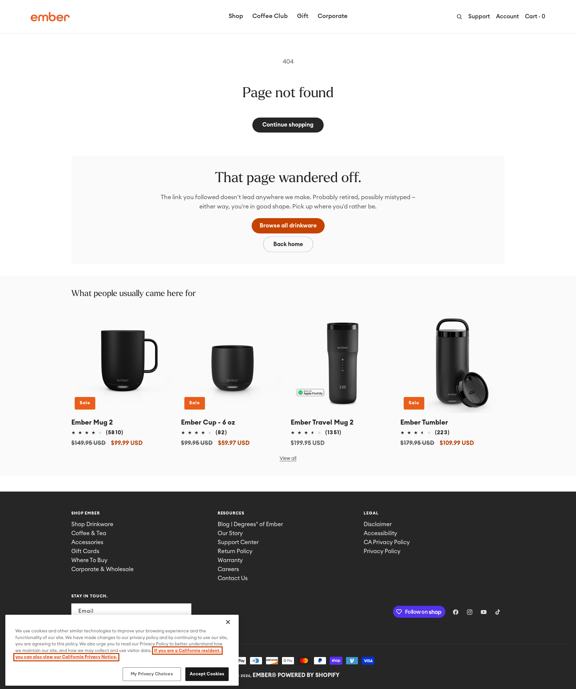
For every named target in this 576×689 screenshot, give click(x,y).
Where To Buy (89, 560)
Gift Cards (85, 551)
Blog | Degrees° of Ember (250, 524)
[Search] (459, 17)
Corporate (333, 16)
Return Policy (235, 551)
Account (507, 16)
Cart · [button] (535, 16)
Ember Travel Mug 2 (322, 422)
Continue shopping (288, 125)
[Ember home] (50, 16)
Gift (302, 16)
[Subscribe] (183, 611)
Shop (236, 16)
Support (479, 16)
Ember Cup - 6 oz (208, 422)
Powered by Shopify (309, 675)
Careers (228, 569)
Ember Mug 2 (92, 422)
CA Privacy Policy (387, 542)
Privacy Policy (382, 551)
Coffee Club (270, 16)
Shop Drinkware (92, 524)
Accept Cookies (207, 674)
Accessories (87, 542)
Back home (288, 244)
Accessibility (380, 533)
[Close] (228, 622)
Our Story (230, 533)
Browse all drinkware (288, 225)
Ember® (264, 675)
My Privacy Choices (152, 674)
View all (288, 458)
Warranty (230, 560)
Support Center (238, 542)
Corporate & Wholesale (102, 569)
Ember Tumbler (424, 422)
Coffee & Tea (88, 533)
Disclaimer (378, 524)
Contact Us (233, 578)
